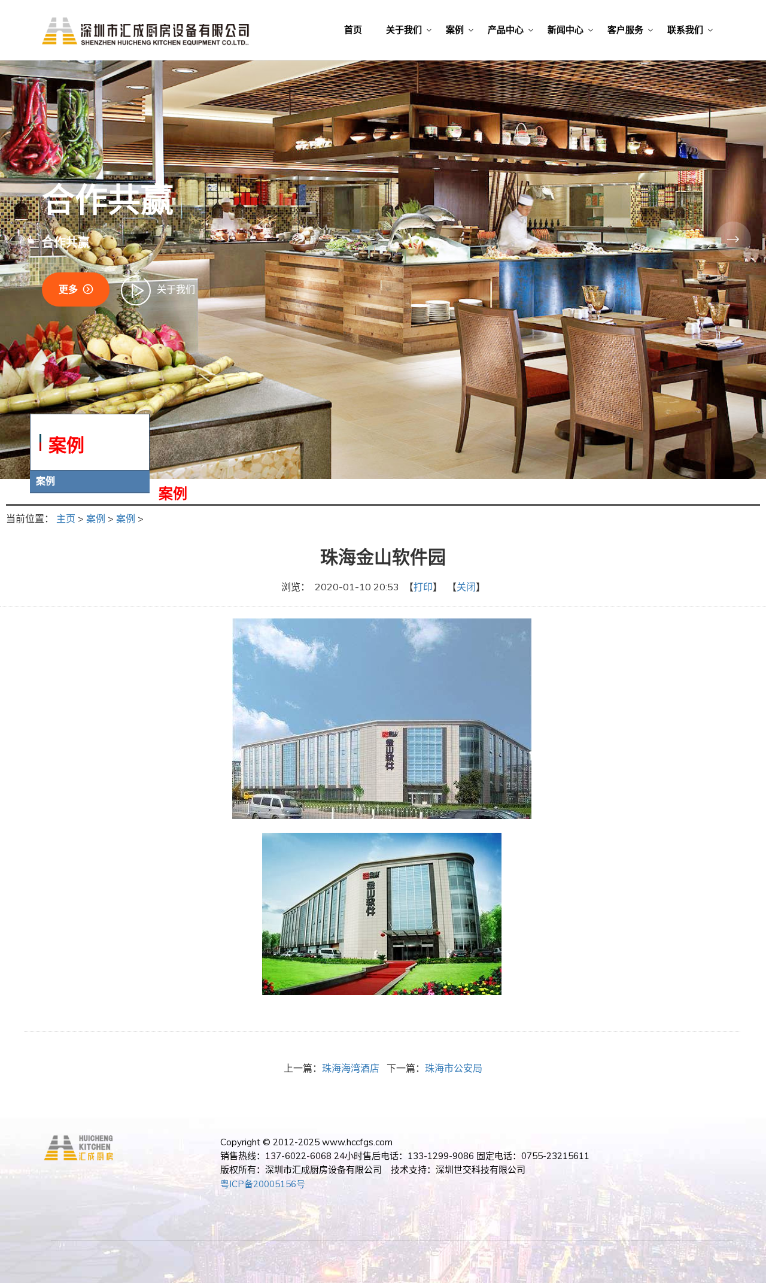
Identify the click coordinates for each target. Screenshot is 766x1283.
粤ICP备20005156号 (262, 1184)
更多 (68, 289)
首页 (353, 29)
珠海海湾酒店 (350, 1068)
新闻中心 (565, 29)
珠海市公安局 (453, 1068)
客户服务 (625, 29)
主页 (65, 518)
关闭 (466, 587)
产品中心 (506, 29)
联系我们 (685, 29)
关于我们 (404, 29)
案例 (455, 29)
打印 (423, 587)
